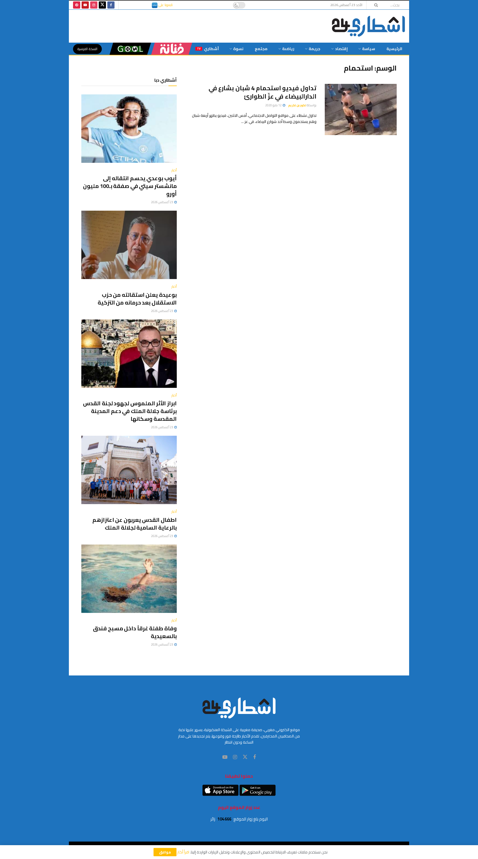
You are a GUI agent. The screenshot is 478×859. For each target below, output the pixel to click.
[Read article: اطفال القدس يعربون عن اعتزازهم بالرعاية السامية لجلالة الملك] (129, 470)
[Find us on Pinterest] (76, 5)
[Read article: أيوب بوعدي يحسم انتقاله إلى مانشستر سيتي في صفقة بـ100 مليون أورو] (129, 128)
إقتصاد (341, 48)
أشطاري (208, 48)
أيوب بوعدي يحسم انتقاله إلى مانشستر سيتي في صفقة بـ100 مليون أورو (130, 186)
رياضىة (288, 48)
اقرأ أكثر (183, 852)
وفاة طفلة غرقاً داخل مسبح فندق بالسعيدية (135, 632)
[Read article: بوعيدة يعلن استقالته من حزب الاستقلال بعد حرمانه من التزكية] (129, 245)
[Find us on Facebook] (111, 5)
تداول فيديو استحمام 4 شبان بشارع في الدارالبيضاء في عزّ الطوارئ (262, 92)
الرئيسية (394, 48)
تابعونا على (165, 5)
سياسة (368, 48)
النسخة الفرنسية (87, 49)
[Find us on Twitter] (102, 5)
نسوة (238, 48)
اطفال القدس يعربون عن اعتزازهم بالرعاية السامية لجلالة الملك (134, 524)
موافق (165, 852)
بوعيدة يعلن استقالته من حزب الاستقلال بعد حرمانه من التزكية (137, 299)
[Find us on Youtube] (85, 5)
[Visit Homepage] (368, 26)
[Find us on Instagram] (93, 5)
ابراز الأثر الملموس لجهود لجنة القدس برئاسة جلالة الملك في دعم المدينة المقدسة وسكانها (130, 411)
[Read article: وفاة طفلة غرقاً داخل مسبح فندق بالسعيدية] (129, 579)
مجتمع (261, 48)
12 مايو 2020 (273, 105)
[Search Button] (374, 5)
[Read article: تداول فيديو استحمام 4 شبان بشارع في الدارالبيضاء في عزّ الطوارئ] (361, 109)
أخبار (174, 170)
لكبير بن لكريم (297, 105)
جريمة (314, 48)
